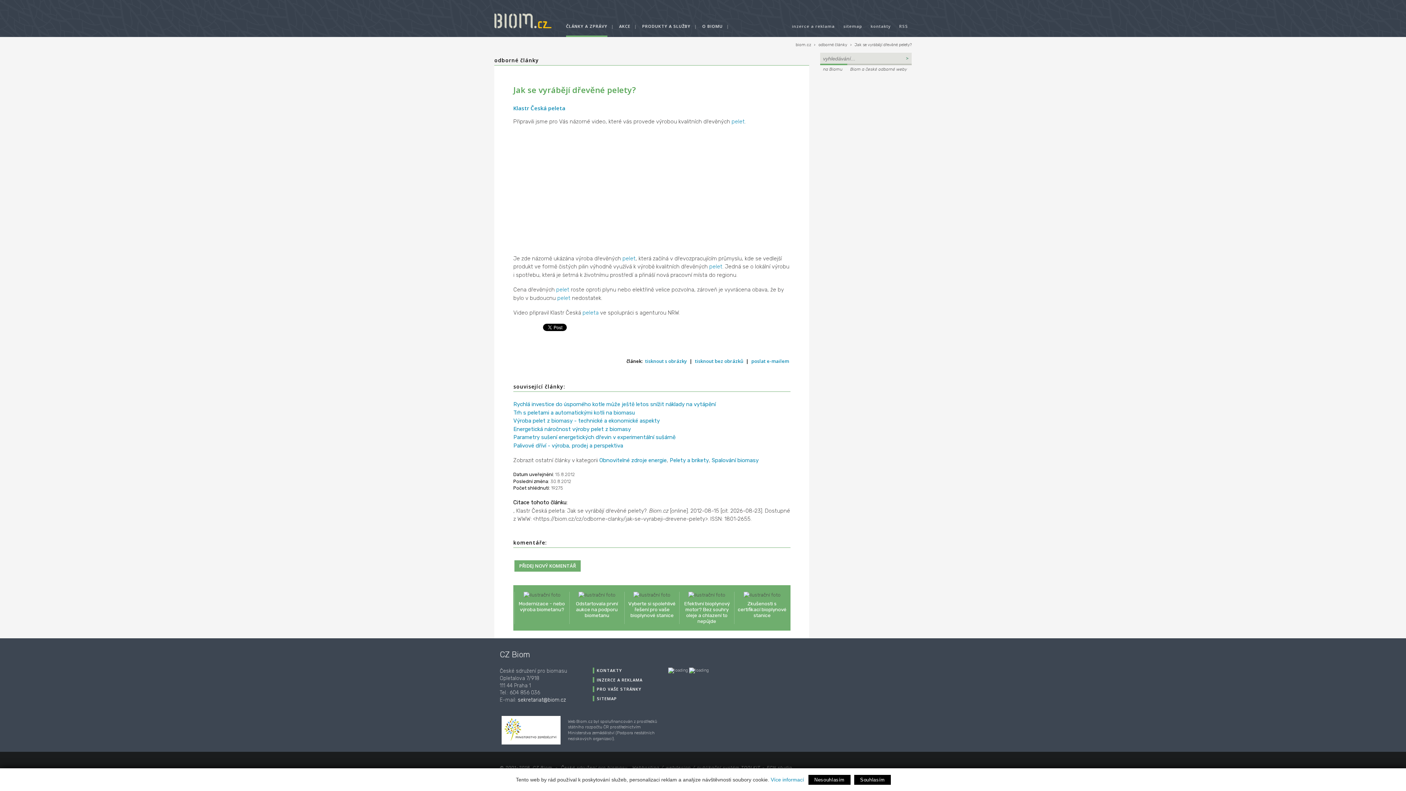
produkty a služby (666, 26)
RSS (903, 26)
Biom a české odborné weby (878, 69)
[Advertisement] (866, 123)
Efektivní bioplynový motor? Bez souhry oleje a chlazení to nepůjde (707, 612)
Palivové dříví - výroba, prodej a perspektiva (568, 445)
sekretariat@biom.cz (542, 700)
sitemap (852, 26)
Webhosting (645, 767)
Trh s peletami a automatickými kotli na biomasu (574, 412)
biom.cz (803, 44)
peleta (591, 312)
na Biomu (833, 69)
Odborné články (516, 60)
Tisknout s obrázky (666, 361)
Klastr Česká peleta (539, 108)
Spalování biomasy (735, 460)
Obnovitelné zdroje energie (633, 460)
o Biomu (712, 26)
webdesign (678, 767)
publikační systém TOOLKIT (728, 767)
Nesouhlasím (829, 780)
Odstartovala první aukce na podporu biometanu (597, 609)
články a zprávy (586, 26)
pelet (738, 121)
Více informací (787, 780)
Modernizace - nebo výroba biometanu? (542, 606)
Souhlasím (872, 780)
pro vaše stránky (619, 689)
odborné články (832, 44)
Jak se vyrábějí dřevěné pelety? (883, 44)
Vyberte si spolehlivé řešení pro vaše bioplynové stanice (652, 609)
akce (625, 26)
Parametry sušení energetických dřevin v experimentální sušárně (594, 437)
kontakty (881, 26)
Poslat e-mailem (770, 361)
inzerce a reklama (813, 26)
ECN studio (779, 767)
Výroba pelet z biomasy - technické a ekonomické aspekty (586, 420)
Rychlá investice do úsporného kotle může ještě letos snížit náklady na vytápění (614, 404)
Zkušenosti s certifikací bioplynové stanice (762, 609)
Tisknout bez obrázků (719, 361)
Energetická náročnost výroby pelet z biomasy (572, 429)
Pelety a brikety (689, 460)
